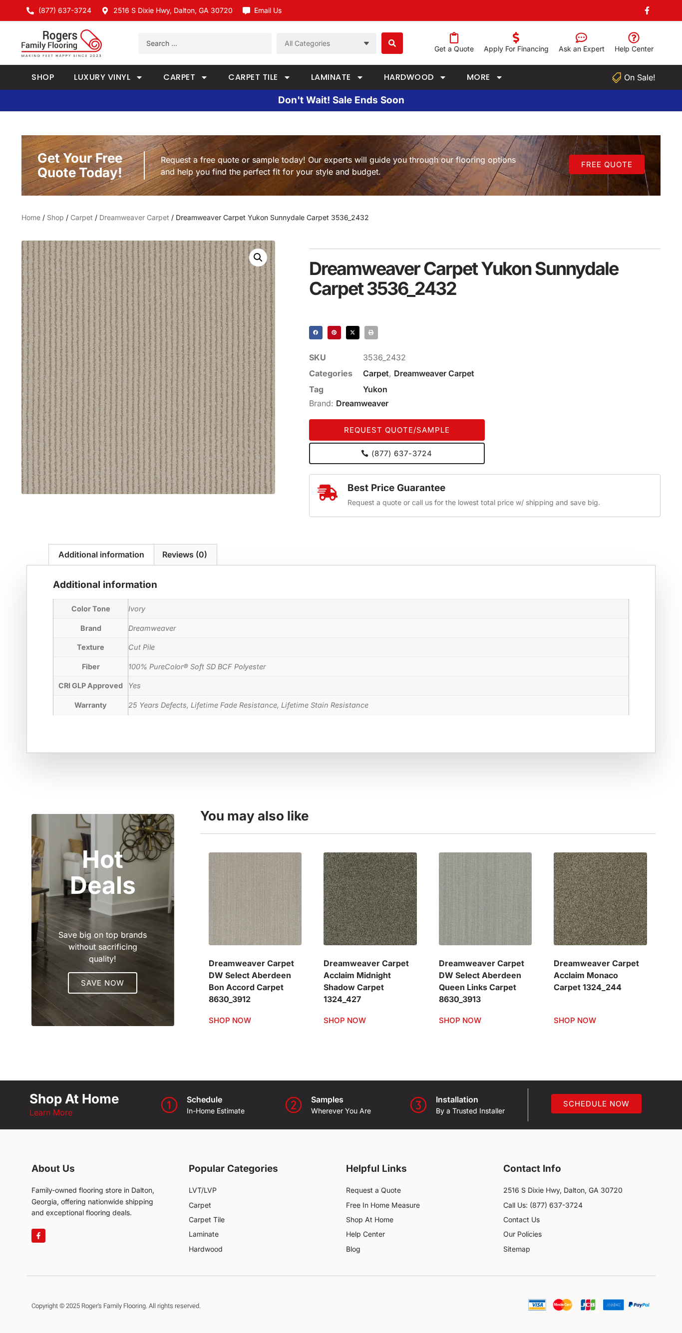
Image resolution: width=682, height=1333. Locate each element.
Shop (42, 77)
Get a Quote (454, 48)
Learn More (50, 1112)
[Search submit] (392, 43)
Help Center (634, 48)
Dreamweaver (362, 403)
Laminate (331, 77)
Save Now (102, 983)
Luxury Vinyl (102, 77)
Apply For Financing (516, 48)
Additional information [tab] (101, 554)
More (478, 77)
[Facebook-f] (38, 1236)
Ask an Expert (582, 48)
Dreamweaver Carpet (134, 217)
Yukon (375, 389)
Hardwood (409, 77)
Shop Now (230, 1020)
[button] (258, 258)
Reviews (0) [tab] (184, 554)
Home (30, 217)
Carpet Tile (253, 77)
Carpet (179, 77)
